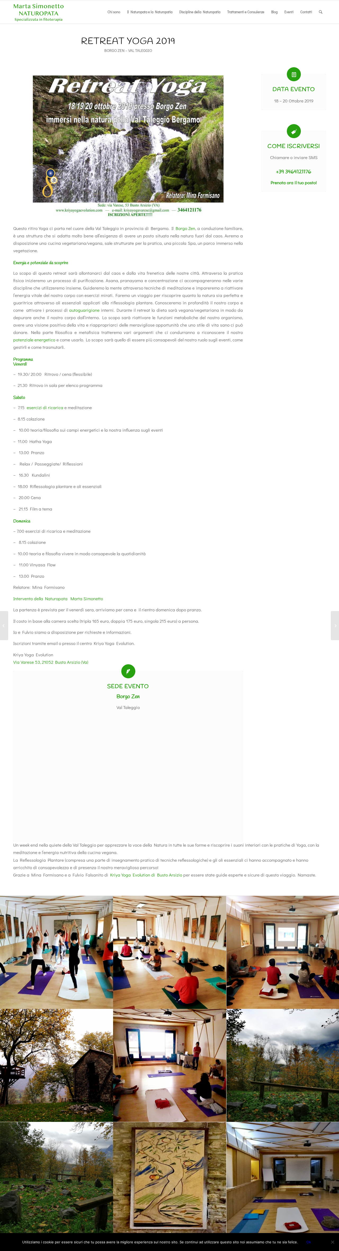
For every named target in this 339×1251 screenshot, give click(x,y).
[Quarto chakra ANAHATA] (4, 625)
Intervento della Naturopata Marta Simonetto (58, 598)
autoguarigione (84, 310)
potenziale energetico (34, 340)
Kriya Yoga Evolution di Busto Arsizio (146, 875)
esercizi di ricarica (45, 407)
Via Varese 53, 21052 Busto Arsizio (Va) (50, 662)
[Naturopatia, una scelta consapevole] (335, 625)
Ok (308, 1242)
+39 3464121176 (293, 171)
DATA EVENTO (294, 89)
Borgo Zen (185, 228)
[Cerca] (320, 12)
